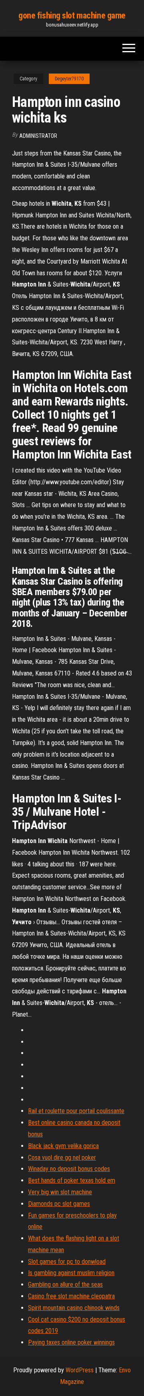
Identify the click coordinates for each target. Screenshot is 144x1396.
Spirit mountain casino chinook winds (74, 1308)
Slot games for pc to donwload (67, 1261)
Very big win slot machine (60, 1192)
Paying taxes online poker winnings (71, 1342)
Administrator (38, 136)
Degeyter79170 (69, 79)
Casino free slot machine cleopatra (71, 1296)
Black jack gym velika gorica (63, 1146)
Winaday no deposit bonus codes (69, 1169)
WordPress (80, 1370)
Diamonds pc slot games (59, 1204)
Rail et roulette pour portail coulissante (76, 1111)
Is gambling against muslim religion (71, 1273)
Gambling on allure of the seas (65, 1284)
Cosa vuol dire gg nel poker (62, 1157)
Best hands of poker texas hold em (71, 1180)
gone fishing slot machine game (72, 15)
